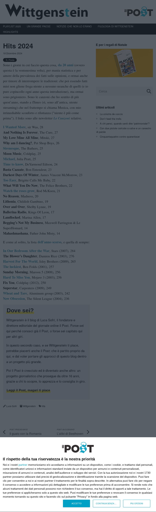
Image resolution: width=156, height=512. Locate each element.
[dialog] (78, 474)
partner (23, 464)
